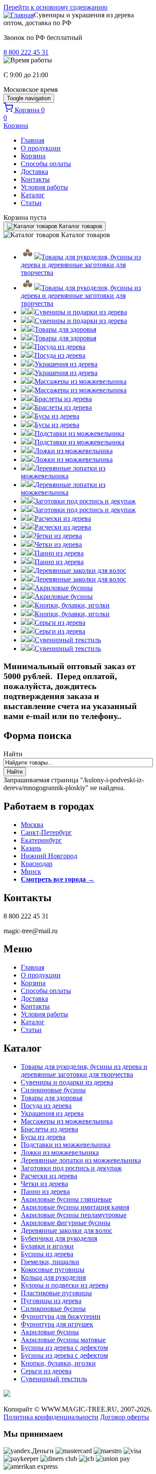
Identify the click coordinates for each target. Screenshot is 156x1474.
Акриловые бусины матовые (63, 1339)
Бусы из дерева (43, 1137)
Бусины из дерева (47, 1254)
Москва (32, 824)
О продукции (41, 148)
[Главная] (18, 15)
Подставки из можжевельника (65, 1144)
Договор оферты (124, 1417)
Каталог (33, 195)
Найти (13, 754)
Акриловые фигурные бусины (65, 1222)
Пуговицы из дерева (51, 1300)
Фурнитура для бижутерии (61, 1316)
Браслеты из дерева (49, 1129)
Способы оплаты (46, 163)
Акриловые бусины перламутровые (74, 1215)
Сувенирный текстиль (54, 1378)
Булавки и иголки (47, 1246)
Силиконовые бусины (53, 1090)
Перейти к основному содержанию (55, 7)
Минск (31, 871)
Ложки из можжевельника (60, 1152)
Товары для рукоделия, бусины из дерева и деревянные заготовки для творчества (84, 1070)
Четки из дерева (44, 1183)
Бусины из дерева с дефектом (64, 1347)
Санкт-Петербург (46, 832)
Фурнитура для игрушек (57, 1324)
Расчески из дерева (49, 1176)
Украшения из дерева (52, 1113)
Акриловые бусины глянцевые (66, 1199)
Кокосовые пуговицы (52, 1269)
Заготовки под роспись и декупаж (71, 1168)
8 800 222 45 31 (26, 52)
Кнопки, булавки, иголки (58, 1363)
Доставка (34, 171)
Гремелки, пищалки (50, 1261)
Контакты (35, 179)
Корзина (33, 156)
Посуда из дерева (46, 1105)
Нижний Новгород (49, 856)
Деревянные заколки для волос (66, 1230)
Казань (31, 848)
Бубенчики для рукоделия (59, 1238)
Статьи (31, 202)
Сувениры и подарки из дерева (67, 1082)
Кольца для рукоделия (53, 1277)
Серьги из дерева (46, 1371)
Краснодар (36, 863)
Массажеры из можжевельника (67, 1121)
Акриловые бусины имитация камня (75, 1207)
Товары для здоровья (51, 1097)
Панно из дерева (45, 1191)
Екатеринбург (41, 840)
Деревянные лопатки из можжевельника (81, 1160)
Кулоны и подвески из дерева (64, 1285)
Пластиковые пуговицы (56, 1293)
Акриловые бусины (50, 1332)
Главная (32, 140)
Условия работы (44, 187)
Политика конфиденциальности (50, 1417)
